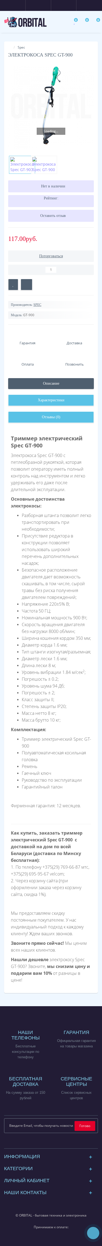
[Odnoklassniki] (64, 1142)
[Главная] (9, 47)
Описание (51, 383)
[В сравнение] (26, 284)
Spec (21, 47)
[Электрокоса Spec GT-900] (51, 106)
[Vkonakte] (55, 1142)
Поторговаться (51, 256)
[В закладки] (13, 284)
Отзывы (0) (51, 417)
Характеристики (51, 400)
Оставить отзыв (53, 216)
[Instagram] (47, 1142)
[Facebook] (38, 1142)
